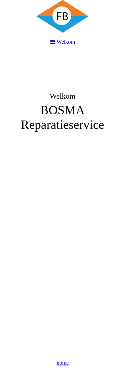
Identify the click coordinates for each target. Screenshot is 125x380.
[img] (62, 106)
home (63, 363)
